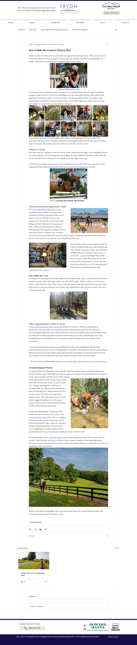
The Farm (32, 30)
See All (117, 548)
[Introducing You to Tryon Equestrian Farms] (33, 560)
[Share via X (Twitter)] (35, 529)
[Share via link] (46, 529)
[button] (32, 21)
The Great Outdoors (80, 30)
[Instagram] (84, 629)
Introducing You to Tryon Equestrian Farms (33, 574)
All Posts (21, 30)
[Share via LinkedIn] (40, 529)
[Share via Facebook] (30, 529)
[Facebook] (84, 625)
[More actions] (107, 44)
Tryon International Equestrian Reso (54, 30)
